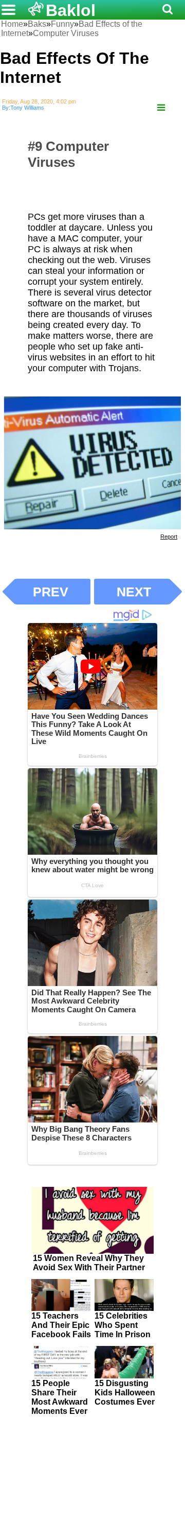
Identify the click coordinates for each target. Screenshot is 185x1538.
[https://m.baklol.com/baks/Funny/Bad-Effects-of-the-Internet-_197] (161, 108)
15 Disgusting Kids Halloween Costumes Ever (125, 1392)
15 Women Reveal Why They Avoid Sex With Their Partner (89, 1263)
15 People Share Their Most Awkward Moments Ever (59, 1397)
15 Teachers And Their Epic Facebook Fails (61, 1325)
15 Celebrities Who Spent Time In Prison (123, 1325)
